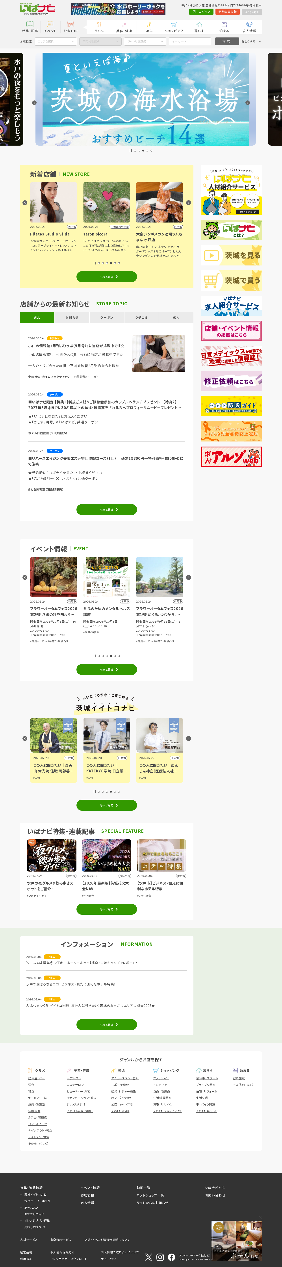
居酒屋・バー (36, 1078)
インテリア (160, 1085)
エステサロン (75, 1085)
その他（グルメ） (38, 1143)
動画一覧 (143, 1187)
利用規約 (26, 1259)
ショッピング (174, 30)
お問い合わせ (215, 1195)
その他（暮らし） (206, 1111)
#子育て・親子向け (135, 641)
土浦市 (173, 758)
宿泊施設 (239, 1078)
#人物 (35, 777)
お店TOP (70, 30)
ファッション (161, 1078)
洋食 (31, 1085)
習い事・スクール (207, 1078)
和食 (31, 1091)
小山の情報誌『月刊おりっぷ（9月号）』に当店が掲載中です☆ (76, 345)
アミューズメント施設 (125, 1078)
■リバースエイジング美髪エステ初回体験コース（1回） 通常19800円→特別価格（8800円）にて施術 (105, 461)
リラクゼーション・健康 (82, 1098)
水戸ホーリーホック (37, 1201)
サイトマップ (109, 1259)
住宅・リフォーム (206, 1091)
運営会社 (26, 1252)
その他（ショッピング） (167, 1111)
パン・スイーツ (37, 1124)
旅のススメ (31, 1207)
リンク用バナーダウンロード (68, 1259)
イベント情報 (90, 1187)
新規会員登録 (228, 11)
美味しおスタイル (35, 1227)
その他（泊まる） (243, 1085)
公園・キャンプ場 (122, 1104)
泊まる (224, 30)
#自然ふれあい (115, 641)
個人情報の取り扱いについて (120, 1252)
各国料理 (34, 1111)
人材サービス (29, 1239)
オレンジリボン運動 (37, 1220)
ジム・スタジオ (76, 1104)
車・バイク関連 (205, 1104)
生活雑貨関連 (162, 1098)
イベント (50, 30)
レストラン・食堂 (38, 1137)
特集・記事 (30, 30)
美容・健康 (124, 30)
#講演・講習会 (62, 632)
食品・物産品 (161, 1091)
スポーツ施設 (120, 1085)
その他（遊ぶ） (120, 1111)
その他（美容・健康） (80, 1111)
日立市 (120, 758)
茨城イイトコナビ (35, 1194)
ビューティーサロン (79, 1091)
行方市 (67, 758)
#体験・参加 (167, 636)
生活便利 (202, 1098)
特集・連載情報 (31, 1187)
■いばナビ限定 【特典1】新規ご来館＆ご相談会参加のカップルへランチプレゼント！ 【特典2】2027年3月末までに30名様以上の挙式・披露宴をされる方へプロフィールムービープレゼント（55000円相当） (103, 405)
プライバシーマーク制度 (192, 1255)
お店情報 (87, 1195)
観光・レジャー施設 (123, 1091)
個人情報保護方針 (62, 1252)
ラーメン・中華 (37, 1098)
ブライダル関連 (206, 1085)
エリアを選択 (46, 41)
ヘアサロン (74, 1078)
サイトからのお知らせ (153, 1202)
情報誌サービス (61, 1239)
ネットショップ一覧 (150, 1195)
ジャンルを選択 (136, 41)
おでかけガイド (34, 1214)
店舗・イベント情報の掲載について (107, 1239)
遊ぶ (149, 30)
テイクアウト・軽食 (40, 1130)
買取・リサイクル (163, 1104)
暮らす (199, 30)
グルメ (99, 30)
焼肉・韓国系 (36, 1104)
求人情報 (249, 30)
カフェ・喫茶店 (37, 1117)
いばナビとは (215, 1187)
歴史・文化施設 (121, 1098)
